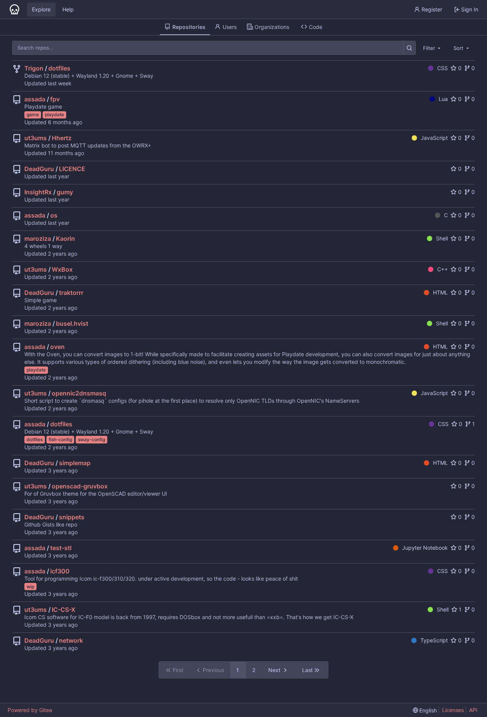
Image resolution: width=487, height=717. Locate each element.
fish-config (60, 439)
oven (57, 346)
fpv (55, 99)
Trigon (33, 68)
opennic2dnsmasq (79, 393)
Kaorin (65, 238)
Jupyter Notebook (425, 547)
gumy (65, 192)
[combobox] (433, 47)
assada (34, 99)
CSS (442, 68)
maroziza (37, 238)
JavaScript (434, 137)
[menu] (425, 710)
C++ (442, 269)
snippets (71, 517)
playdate (54, 114)
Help (68, 9)
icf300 (60, 571)
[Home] (14, 9)
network (71, 640)
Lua (443, 99)
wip (30, 586)
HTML (440, 292)
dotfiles (59, 68)
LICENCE (72, 169)
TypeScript (434, 640)
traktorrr (71, 292)
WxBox (62, 269)
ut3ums (35, 138)
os (53, 215)
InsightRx (38, 192)
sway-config (91, 439)
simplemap (75, 463)
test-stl (61, 548)
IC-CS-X (63, 609)
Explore (41, 9)
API (473, 710)
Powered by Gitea (30, 710)
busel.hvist (72, 323)
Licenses (453, 710)
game (33, 114)
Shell (442, 238)
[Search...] (409, 48)
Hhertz (62, 138)
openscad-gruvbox (80, 486)
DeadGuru (39, 169)
